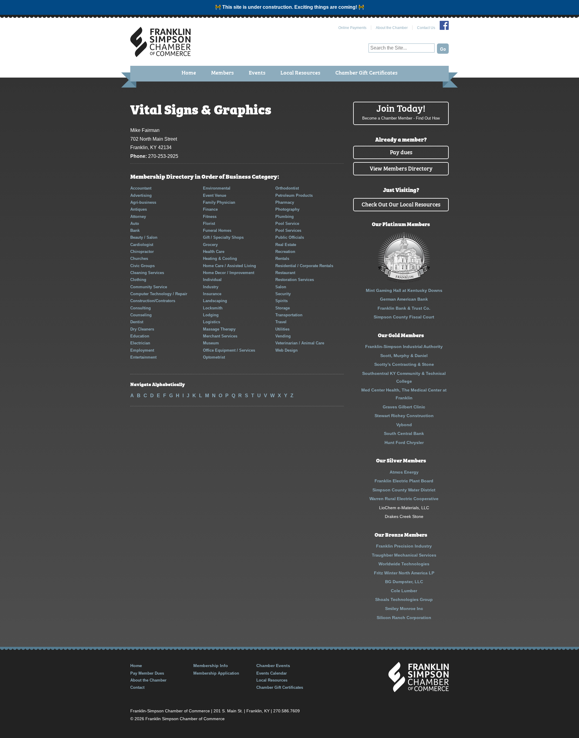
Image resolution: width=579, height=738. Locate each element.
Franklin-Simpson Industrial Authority (404, 346)
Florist (209, 223)
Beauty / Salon (143, 237)
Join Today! (401, 111)
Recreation (285, 251)
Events (257, 72)
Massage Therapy (219, 329)
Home (189, 72)
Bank (135, 230)
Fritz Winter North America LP (404, 572)
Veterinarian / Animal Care (299, 343)
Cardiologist (141, 244)
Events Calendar (271, 673)
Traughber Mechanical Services (404, 555)
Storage (282, 308)
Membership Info (210, 665)
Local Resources (300, 72)
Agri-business (143, 202)
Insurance (212, 294)
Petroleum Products (294, 195)
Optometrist (214, 357)
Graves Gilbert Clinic (404, 406)
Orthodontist (287, 188)
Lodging (211, 315)
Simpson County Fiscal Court (404, 317)
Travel (280, 322)
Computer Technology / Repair (158, 294)
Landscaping (215, 301)
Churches (139, 258)
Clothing (138, 279)
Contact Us (426, 28)
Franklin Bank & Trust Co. (404, 308)
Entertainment (143, 357)
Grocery (210, 244)
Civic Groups (142, 266)
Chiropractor (142, 251)
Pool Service (287, 223)
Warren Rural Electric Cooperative (403, 498)
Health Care (213, 251)
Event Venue (214, 195)
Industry (210, 287)
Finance (210, 209)
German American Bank (404, 299)
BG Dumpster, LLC (404, 581)
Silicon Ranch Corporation (404, 617)
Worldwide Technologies (403, 563)
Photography (287, 209)
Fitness (210, 216)
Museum (211, 343)
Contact (137, 687)
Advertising (141, 195)
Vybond (404, 424)
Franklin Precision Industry (404, 546)
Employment (142, 350)
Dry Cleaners (142, 329)
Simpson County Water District (403, 489)
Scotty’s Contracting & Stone (404, 364)
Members (222, 72)
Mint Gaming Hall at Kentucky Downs (404, 290)
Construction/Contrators (152, 301)
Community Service (148, 287)
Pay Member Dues (147, 673)
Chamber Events (273, 665)
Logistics (211, 322)
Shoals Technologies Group (404, 599)
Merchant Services (220, 336)
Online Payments (352, 28)
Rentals (282, 258)
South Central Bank (404, 433)
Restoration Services (294, 279)
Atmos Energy (404, 472)
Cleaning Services (147, 272)
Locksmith (213, 308)
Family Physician (219, 202)
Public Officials (289, 237)
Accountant (140, 188)
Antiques (138, 209)
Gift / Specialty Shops (223, 237)
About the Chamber (392, 28)
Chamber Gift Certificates (366, 72)
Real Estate (285, 244)
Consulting (140, 308)
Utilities (282, 329)
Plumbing (284, 216)
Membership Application (216, 673)
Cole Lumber (404, 590)
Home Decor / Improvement (228, 272)
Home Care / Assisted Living (229, 266)
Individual (212, 279)
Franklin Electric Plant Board (404, 480)
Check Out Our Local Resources (401, 204)
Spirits (281, 301)
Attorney (138, 216)
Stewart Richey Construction (404, 415)
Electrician (140, 343)
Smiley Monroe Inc (404, 608)
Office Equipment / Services (229, 350)
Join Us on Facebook (444, 25)
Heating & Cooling (220, 258)
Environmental (216, 188)
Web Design (286, 350)
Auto (134, 223)
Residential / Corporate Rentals (304, 266)
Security (283, 294)
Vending (283, 336)
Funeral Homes (217, 230)
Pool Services (288, 230)
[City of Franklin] (404, 281)
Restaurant (285, 272)
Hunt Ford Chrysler (404, 442)
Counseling (141, 315)
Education (139, 336)
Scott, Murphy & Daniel (404, 355)
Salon (280, 287)
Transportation (288, 315)
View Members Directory (401, 168)
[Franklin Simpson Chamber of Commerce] (160, 54)
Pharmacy (284, 202)
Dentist (136, 322)
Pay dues (401, 151)
